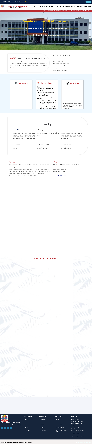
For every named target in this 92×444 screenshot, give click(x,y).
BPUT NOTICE (59, 424)
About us (27, 422)
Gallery (26, 427)
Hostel (17, 130)
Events (89, 6)
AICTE (57, 419)
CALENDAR (43, 422)
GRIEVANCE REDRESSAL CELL (61, 431)
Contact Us (27, 430)
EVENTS (42, 427)
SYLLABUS (43, 419)
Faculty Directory (65, 6)
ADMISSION (43, 430)
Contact (88, 1)
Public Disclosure (82, 6)
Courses (27, 424)
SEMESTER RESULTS (60, 427)
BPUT (57, 422)
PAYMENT (43, 424)
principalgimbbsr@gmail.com (18, 1)
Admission (42, 6)
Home (31, 6)
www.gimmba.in (30, 1)
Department (49, 6)
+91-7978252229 (6, 1)
